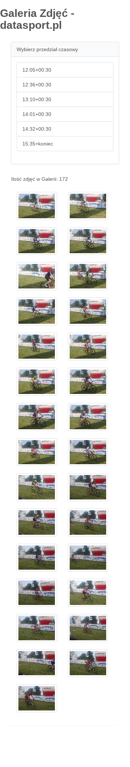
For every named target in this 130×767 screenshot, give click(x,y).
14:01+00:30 (36, 114)
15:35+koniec (37, 144)
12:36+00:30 (36, 85)
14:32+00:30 (36, 129)
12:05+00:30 (36, 70)
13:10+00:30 (36, 99)
